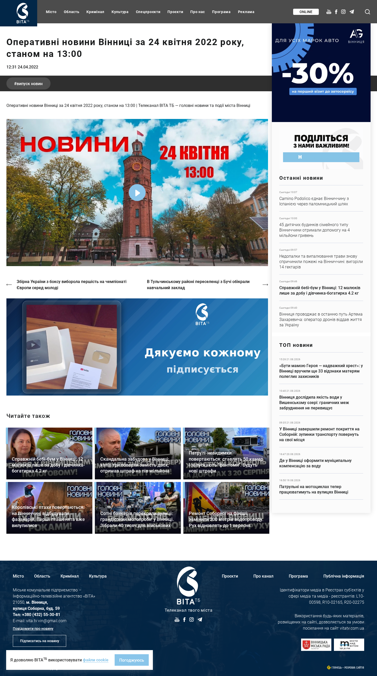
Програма (221, 11)
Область (72, 11)
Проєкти (175, 11)
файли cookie (95, 659)
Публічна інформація (343, 576)
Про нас (197, 11)
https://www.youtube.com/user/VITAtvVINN (137, 347)
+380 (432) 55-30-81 (41, 614)
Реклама (246, 11)
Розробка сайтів (354, 667)
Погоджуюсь (131, 660)
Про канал (263, 576)
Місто (51, 11)
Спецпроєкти (148, 11)
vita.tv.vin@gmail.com (46, 620)
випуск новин (30, 83)
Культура (120, 11)
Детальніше (321, 198)
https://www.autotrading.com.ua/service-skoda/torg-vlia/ (321, 72)
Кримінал (95, 11)
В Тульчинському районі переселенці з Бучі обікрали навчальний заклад (198, 284)
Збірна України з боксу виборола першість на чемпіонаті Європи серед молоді (71, 284)
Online (306, 11)
